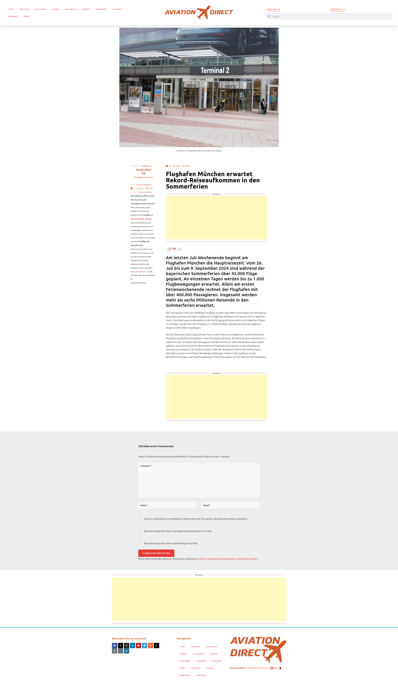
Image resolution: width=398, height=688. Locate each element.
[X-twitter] (120, 645)
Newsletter (201, 675)
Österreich (24, 9)
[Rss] (150, 645)
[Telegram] (144, 645)
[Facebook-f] (114, 645)
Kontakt (210, 668)
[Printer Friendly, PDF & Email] (174, 249)
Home (11, 9)
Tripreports (118, 9)
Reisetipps (13, 16)
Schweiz (55, 9)
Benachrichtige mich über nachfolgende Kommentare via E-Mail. (178, 530)
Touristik (86, 9)
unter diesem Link (142, 271)
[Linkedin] (132, 645)
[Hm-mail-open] (120, 650)
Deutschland (40, 9)
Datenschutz (185, 675)
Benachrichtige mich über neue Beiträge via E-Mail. (171, 543)
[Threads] (156, 645)
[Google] (114, 650)
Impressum (196, 668)
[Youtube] (138, 645)
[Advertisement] (216, 217)
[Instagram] (126, 645)
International (70, 9)
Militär (26, 16)
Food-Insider (101, 9)
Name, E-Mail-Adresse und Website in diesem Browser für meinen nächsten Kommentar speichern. (196, 518)
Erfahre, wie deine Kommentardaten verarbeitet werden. (228, 558)
